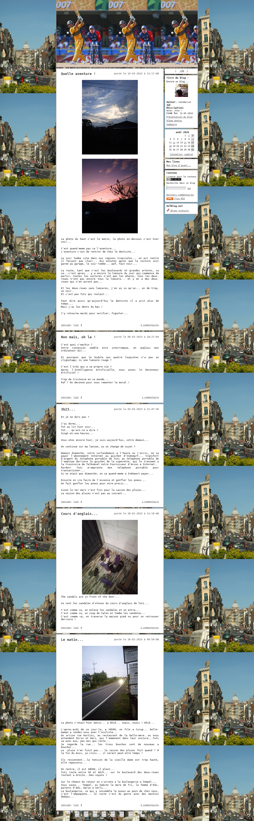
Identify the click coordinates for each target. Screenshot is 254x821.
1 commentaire (150, 397)
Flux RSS (179, 198)
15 (185, 142)
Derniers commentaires (180, 195)
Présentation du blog (179, 117)
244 (113, 812)
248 (181, 71)
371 (142, 815)
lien (76, 325)
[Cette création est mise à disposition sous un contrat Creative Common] (173, 180)
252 (95, 815)
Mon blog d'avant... (178, 165)
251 (86, 815)
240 (77, 812)
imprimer (66, 325)
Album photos (174, 120)
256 (130, 815)
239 (68, 812)
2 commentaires (150, 627)
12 (174, 142)
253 (104, 815)
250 (77, 815)
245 (122, 812)
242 (95, 812)
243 (104, 812)
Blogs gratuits (179, 210)
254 (113, 815)
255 (122, 815)
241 (86, 812)
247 (139, 812)
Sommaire (171, 124)
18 (170, 146)
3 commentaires (150, 325)
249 (157, 812)
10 (192, 139)
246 (130, 812)
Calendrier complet (181, 154)
